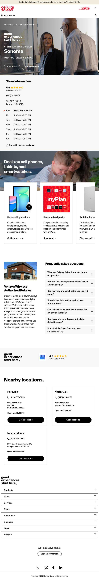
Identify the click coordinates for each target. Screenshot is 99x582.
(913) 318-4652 (13, 95)
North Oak (61, 391)
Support (8, 535)
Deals (7, 509)
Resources (9, 516)
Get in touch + (14, 238)
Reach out (48, 238)
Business (8, 522)
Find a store (9, 15)
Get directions (32, 67)
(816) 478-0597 (18, 439)
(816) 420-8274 (65, 397)
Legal (6, 528)
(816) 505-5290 (18, 397)
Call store (12, 67)
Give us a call (86, 238)
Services (8, 503)
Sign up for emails (49, 554)
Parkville (12, 391)
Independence (15, 433)
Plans (7, 496)
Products (8, 490)
